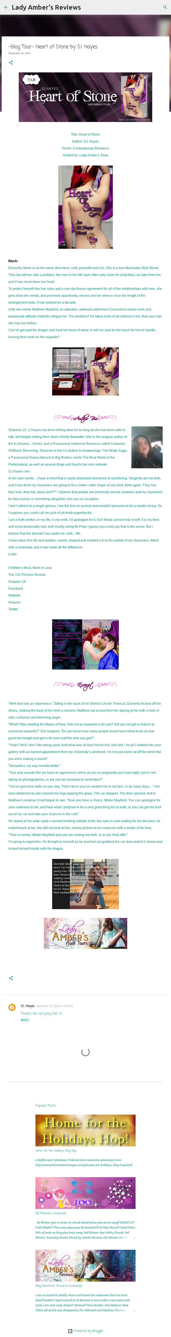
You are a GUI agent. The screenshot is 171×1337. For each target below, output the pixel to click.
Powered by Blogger (88, 1331)
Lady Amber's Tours (93, 155)
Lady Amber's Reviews (46, 7)
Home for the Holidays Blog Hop (55, 1151)
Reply (25, 1020)
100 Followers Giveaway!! (51, 1213)
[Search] (86, 7)
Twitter (13, 609)
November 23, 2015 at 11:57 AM (54, 1006)
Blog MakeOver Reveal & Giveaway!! (58, 1286)
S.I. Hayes (28, 1006)
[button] (10, 63)
